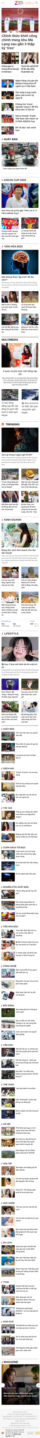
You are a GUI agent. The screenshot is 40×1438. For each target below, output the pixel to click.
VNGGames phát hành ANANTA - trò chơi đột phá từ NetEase (27, 1311)
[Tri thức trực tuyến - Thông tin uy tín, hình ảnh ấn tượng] (24, 3)
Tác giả (7, 808)
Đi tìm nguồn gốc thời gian (26, 874)
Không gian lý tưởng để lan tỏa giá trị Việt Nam (10, 69)
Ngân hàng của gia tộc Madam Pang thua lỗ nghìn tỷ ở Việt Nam (26, 83)
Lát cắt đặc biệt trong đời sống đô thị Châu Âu (10, 329)
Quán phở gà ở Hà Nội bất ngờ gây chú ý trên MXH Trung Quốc (26, 1249)
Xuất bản (11, 139)
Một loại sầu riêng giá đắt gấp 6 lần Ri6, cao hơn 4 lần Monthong (29, 484)
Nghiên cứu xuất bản (15, 887)
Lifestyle (11, 633)
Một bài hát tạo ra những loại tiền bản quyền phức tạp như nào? (27, 1051)
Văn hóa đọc (13, 246)
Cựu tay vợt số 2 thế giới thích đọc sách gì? (29, 694)
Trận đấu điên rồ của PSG (25, 1088)
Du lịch (7, 1243)
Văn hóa (8, 1045)
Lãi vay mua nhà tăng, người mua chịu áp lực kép (8, 582)
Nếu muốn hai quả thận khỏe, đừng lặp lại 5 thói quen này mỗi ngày (27, 1232)
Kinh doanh (12, 519)
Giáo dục (8, 1322)
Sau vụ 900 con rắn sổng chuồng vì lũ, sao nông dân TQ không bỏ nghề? (26, 1023)
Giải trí (7, 1164)
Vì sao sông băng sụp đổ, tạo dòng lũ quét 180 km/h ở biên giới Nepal (10, 409)
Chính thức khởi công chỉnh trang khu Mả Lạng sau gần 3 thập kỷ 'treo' (19, 42)
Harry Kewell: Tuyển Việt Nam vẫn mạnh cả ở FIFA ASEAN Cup (26, 119)
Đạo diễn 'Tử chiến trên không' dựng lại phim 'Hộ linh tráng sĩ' (27, 1074)
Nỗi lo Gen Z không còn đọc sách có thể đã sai (10, 307)
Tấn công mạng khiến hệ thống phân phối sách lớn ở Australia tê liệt (26, 904)
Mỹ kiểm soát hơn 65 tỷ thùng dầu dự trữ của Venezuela (10, 507)
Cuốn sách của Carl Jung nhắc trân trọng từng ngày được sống (26, 854)
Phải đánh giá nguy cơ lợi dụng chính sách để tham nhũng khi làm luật (25, 1130)
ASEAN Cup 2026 (15, 180)
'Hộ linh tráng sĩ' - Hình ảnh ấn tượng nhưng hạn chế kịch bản (27, 1062)
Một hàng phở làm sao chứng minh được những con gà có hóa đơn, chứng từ (9, 610)
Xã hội (6, 1124)
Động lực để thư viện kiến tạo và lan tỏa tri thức (29, 329)
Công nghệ (9, 966)
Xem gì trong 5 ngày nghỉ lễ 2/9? (17, 455)
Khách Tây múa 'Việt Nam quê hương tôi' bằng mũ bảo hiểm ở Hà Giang (27, 1271)
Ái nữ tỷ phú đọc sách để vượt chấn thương (28, 307)
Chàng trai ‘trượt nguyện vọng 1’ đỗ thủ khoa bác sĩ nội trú (26, 107)
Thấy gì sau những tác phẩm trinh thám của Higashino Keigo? (27, 814)
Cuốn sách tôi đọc (14, 847)
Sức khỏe (9, 1203)
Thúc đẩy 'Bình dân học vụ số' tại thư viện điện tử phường (26, 933)
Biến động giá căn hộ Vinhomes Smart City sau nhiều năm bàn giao (25, 1299)
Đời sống (8, 1006)
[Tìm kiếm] (36, 3)
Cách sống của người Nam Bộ (15, 169)
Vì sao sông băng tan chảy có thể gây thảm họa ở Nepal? (10, 484)
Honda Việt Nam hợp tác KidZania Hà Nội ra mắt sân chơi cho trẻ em (26, 1288)
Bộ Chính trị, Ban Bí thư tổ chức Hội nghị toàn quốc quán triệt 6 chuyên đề (26, 1141)
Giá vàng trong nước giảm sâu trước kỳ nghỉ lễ (26, 95)
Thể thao (8, 1085)
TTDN (6, 1282)
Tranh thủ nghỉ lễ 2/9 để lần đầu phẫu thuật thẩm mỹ (29, 69)
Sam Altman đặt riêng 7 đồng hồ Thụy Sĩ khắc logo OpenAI (10, 694)
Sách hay (8, 768)
